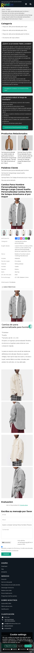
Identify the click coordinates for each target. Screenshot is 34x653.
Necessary (7, 649)
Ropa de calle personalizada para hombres (15, 11)
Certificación (5, 609)
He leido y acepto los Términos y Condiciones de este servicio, (17, 549)
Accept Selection (18, 646)
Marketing (30, 649)
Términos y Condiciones (12, 550)
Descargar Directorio (7, 587)
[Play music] (31, 327)
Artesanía (4, 572)
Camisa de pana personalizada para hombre (15, 170)
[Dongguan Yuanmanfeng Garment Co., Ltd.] (12, 5)
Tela (2, 569)
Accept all (28, 646)
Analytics (14, 649)
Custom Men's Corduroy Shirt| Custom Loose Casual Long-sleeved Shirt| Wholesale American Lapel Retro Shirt (23, 248)
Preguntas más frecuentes (9, 596)
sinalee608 (7, 628)
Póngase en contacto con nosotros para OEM (16, 89)
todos (8, 9)
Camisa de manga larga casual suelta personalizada (13, 174)
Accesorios (7, 542)
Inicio (3, 9)
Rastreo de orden (6, 590)
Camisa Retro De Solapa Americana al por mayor (16, 177)
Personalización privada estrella (10, 585)
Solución (3, 579)
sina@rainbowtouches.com (12, 623)
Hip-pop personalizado (8, 180)
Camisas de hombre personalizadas (13, 13)
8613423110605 (8, 626)
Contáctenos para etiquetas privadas (15, 127)
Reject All (8, 646)
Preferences (23, 649)
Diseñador (4, 566)
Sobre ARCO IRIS (6, 603)
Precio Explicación (6, 593)
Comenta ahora (24, 505)
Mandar (6, 554)
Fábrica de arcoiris (6, 606)
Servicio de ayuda (6, 582)
